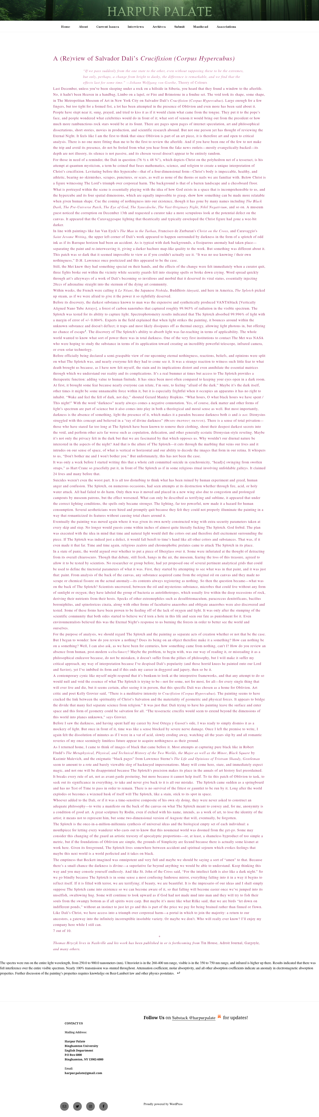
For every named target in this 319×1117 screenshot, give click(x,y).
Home (65, 26)
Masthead (200, 26)
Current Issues (107, 26)
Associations (226, 26)
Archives (159, 26)
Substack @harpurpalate (193, 1017)
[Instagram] (90, 1106)
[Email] (64, 1106)
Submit (179, 26)
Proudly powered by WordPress (163, 1104)
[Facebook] (103, 1106)
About (83, 26)
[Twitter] (77, 1106)
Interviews (136, 26)
